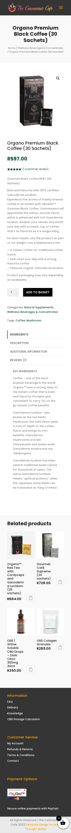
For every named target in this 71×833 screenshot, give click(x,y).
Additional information (28, 352)
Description (19, 343)
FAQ (10, 702)
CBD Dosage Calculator (23, 719)
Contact (13, 761)
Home (12, 48)
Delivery (12, 707)
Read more (60, 647)
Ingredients (19, 334)
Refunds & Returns (20, 749)
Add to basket (37, 292)
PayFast (53, 808)
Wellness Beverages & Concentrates (40, 48)
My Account (15, 743)
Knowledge (15, 713)
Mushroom (34, 320)
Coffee (20, 320)
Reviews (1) (18, 360)
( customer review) (35, 169)
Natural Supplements (38, 307)
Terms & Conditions (20, 755)
